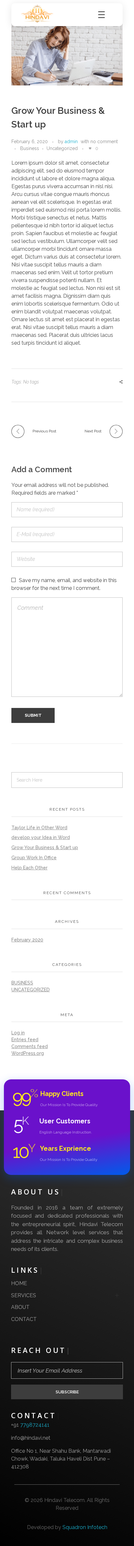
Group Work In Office (34, 857)
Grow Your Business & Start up (44, 847)
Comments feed (29, 1046)
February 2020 (27, 939)
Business (29, 148)
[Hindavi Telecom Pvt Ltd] (39, 14)
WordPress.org (27, 1053)
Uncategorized (62, 148)
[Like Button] (90, 148)
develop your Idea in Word (40, 837)
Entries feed (24, 1039)
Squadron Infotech (84, 1527)
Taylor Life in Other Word (39, 827)
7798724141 (34, 1425)
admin (71, 141)
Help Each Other (29, 867)
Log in (18, 1032)
